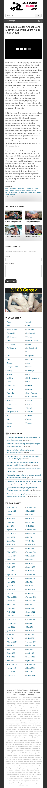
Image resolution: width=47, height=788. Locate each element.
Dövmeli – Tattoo (32, 341)
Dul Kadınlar (11, 344)
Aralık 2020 (11, 634)
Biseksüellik (11, 333)
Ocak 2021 (30, 631)
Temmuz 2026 (31, 507)
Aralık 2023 (11, 567)
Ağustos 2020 (12, 642)
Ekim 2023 (10, 571)
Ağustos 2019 (12, 664)
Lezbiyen (10, 378)
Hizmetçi (29, 367)
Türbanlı (29, 408)
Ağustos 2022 (12, 597)
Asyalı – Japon (12, 329)
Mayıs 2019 (30, 668)
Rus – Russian (31, 393)
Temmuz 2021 (31, 619)
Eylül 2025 (30, 526)
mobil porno (25, 710)
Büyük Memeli (21, 188)
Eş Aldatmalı (29, 188)
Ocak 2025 (30, 541)
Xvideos (30, 192)
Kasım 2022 (30, 589)
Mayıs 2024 (30, 556)
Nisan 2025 (11, 537)
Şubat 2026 (11, 518)
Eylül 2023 (30, 571)
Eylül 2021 (30, 616)
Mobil (16, 190)
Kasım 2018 (30, 676)
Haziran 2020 (11, 646)
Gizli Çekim (30, 359)
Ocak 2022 (30, 608)
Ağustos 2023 (12, 575)
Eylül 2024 (30, 548)
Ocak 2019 (10, 676)
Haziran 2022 (11, 601)
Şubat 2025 (11, 541)
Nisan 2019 (11, 672)
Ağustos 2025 (12, 530)
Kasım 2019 (30, 657)
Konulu (12, 190)
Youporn (12, 194)
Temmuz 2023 (31, 575)
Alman (9, 322)
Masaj (9, 382)
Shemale (10, 400)
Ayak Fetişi (30, 329)
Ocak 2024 (30, 563)
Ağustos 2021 (12, 619)
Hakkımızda (34, 690)
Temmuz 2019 (31, 664)
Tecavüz (29, 404)
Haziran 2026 (11, 511)
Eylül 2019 (30, 661)
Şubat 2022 (11, 608)
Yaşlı (34, 192)
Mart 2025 (29, 537)
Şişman (29, 400)
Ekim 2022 (10, 593)
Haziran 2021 (11, 623)
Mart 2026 (29, 515)
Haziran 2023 (11, 578)
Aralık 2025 (11, 522)
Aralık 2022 (11, 589)
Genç (9, 359)
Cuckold (29, 337)
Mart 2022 (29, 604)
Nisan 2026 (11, 515)
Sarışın (9, 397)
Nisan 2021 (11, 627)
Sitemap (31, 695)
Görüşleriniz (9, 263)
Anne (6, 188)
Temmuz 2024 (31, 552)
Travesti (10, 408)
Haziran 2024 (11, 556)
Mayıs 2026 (30, 511)
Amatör (28, 322)
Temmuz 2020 (31, 642)
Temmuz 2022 (31, 597)
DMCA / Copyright (19, 695)
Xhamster (29, 412)
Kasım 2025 (30, 522)
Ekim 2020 (10, 638)
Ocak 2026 (30, 518)
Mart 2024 (29, 560)
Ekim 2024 (10, 548)
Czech (9, 341)
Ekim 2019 (10, 661)
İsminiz (7, 256)
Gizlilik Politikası (34, 692)
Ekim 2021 (10, 616)
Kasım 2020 (30, 634)
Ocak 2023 (30, 586)
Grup (28, 363)
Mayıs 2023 (30, 578)
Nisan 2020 (11, 649)
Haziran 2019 (11, 668)
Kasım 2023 (30, 567)
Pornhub (28, 190)
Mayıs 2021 (30, 623)
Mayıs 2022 (30, 601)
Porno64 (33, 190)
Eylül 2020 (30, 638)
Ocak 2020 (30, 653)
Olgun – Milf (11, 385)
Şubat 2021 (11, 631)
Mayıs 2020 (30, 646)
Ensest (28, 344)
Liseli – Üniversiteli (33, 378)
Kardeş (9, 370)
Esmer (9, 352)
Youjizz (7, 194)
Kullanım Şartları (20, 692)
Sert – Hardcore (31, 397)
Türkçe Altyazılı (22, 192)
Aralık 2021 (11, 612)
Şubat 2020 (11, 653)
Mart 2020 (29, 649)
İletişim (9, 692)
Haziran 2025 (11, 533)
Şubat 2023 (11, 586)
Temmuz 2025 (31, 530)
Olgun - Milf (21, 190)
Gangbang (30, 356)
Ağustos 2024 (12, 552)
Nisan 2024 (11, 560)
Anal (8, 326)
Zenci (9, 427)
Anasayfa (10, 690)
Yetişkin (39, 192)
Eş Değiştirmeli (31, 348)
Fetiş (8, 356)
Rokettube (14, 192)
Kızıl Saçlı (30, 370)
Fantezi (29, 352)
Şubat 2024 (11, 563)
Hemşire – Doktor (13, 367)
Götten (9, 363)
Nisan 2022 (11, 604)
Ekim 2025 (10, 526)
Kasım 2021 (30, 612)
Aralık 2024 (11, 545)
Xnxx (8, 415)
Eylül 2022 (30, 593)
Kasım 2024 (30, 545)
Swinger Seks (12, 404)
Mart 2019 (29, 672)
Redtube (7, 192)
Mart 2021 (29, 627)
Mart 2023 (29, 582)
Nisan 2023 (11, 582)
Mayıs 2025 (30, 533)
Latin (28, 374)
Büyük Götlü (12, 188)
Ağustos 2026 (12, 507)
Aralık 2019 (11, 657)
